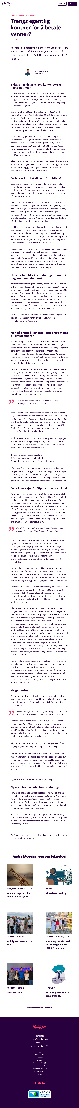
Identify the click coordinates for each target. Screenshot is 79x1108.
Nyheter (39, 1060)
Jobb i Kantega (37, 1069)
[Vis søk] (62, 4)
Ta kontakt (39, 1057)
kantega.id (37, 1066)
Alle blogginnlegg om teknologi (39, 1007)
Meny (71, 4)
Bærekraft (39, 1074)
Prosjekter (39, 1042)
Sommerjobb (37, 1063)
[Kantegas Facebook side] (35, 1083)
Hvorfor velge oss (39, 1039)
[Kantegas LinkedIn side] (44, 1083)
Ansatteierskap (38, 1046)
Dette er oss (39, 1054)
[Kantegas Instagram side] (39, 1083)
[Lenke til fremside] (8, 4)
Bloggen (40, 1052)
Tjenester (39, 1035)
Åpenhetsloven (39, 1071)
